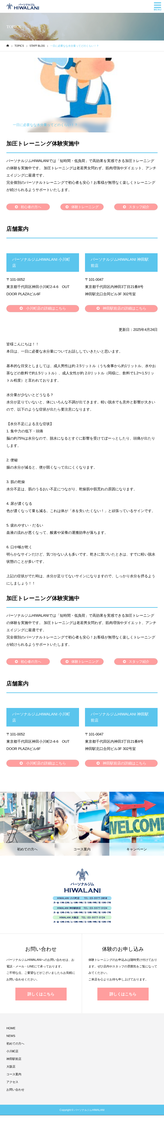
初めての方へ (15, 1043)
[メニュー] (157, 6)
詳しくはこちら (41, 994)
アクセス (12, 1082)
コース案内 (13, 1074)
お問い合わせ (15, 1089)
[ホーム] (7, 45)
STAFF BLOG (21, 61)
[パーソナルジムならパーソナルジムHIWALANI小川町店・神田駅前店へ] (22, 6)
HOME (10, 1028)
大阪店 (10, 1066)
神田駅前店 (13, 1059)
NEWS (10, 1036)
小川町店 (12, 1051)
